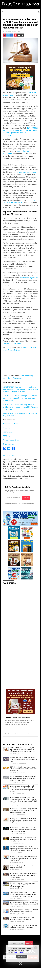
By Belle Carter (20, 782)
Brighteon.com (8, 444)
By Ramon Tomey (21, 753)
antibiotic (33, 459)
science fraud (20, 471)
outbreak (16, 469)
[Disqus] (20, 611)
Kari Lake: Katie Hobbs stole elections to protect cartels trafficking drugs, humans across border (23, 839)
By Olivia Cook (20, 879)
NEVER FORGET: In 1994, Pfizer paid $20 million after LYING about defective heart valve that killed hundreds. (20, 398)
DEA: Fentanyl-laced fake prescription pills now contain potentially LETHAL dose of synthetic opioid (23, 875)
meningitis (29, 466)
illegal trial (19, 464)
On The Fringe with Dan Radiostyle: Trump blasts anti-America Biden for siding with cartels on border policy (23, 778)
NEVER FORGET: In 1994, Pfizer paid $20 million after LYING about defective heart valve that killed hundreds (23, 829)
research (11, 471)
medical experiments (16, 466)
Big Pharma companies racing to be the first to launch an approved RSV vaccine (24, 911)
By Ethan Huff (20, 862)
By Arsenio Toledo (21, 763)
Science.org (7, 428)
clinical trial (16, 462)
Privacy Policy (18, 952)
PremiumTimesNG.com (11, 440)
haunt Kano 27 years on (29, 278)
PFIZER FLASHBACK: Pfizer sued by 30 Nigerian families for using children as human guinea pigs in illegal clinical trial (23, 749)
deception (34, 462)
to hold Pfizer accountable (26, 172)
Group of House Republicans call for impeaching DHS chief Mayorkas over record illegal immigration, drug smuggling (24, 848)
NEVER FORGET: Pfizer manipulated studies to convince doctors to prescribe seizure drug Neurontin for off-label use (23, 820)
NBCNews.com (8, 432)
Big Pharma (7, 462)
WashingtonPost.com (10, 424)
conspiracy (25, 462)
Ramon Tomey (16, 31)
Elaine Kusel (7, 464)
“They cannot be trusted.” (12, 343)
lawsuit (5, 466)
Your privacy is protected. (11, 503)
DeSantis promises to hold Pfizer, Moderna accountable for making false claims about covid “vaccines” (23, 858)
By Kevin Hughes (21, 929)
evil (13, 464)
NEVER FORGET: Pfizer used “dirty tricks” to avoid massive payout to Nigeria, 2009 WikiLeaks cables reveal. (20, 407)
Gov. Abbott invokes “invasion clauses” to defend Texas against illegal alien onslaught (24, 903)
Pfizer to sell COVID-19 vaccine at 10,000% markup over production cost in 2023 (23, 926)
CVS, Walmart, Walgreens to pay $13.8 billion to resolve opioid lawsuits (22, 918)
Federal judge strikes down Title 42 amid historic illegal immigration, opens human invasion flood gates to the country (23, 894)
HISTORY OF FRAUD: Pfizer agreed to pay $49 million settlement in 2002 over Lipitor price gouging (23, 769)
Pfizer (23, 469)
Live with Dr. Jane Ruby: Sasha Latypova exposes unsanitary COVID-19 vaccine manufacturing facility (22, 885)
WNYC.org (6, 436)
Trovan (28, 471)
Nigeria (9, 469)
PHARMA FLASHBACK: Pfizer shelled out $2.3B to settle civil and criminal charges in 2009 (23, 759)
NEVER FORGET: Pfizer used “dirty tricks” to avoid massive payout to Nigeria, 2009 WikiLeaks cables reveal (23, 810)
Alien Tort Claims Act (21, 459)
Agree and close (21, 956)
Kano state (28, 464)
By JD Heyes (19, 852)
